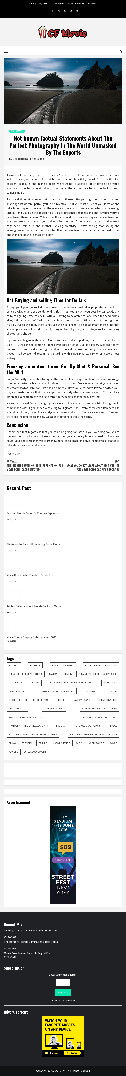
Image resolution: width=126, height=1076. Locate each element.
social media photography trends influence (93, 734)
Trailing (43, 743)
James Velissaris (82, 699)
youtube (13, 751)
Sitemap (92, 3)
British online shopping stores (25, 673)
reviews (113, 725)
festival (91, 691)
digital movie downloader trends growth (71, 682)
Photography (17, 131)
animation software (63, 665)
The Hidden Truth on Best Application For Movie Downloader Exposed (35, 465)
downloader (110, 682)
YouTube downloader (34, 751)
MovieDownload (17, 708)
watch (79, 743)
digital (35, 682)
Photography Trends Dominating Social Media (33, 544)
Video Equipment (61, 743)
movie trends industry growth (25, 717)
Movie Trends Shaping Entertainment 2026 (31, 637)
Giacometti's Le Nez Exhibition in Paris (29, 699)
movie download (108, 699)
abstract (14, 665)
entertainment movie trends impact (55, 691)
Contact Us (58, 3)
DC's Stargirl (16, 682)
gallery (113, 691)
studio (12, 743)
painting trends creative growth (99, 717)
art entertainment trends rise (101, 665)
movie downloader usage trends (99, 708)
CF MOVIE (70, 1000)
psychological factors (88, 725)
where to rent (96, 743)
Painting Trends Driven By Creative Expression (33, 513)
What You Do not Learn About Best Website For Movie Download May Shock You (93, 465)
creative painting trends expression (98, 673)
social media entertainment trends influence (33, 734)
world (113, 743)
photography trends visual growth (28, 725)
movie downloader (54, 708)
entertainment (16, 691)
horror (61, 699)
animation (35, 665)
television (27, 743)
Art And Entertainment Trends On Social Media (34, 606)
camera (53, 673)
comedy (68, 673)
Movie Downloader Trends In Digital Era (30, 575)
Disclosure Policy (76, 3)
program (61, 725)
